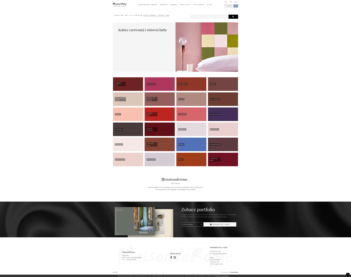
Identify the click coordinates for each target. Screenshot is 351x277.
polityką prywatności (222, 275)
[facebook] (171, 258)
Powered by (229, 272)
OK (348, 274)
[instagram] (175, 258)
